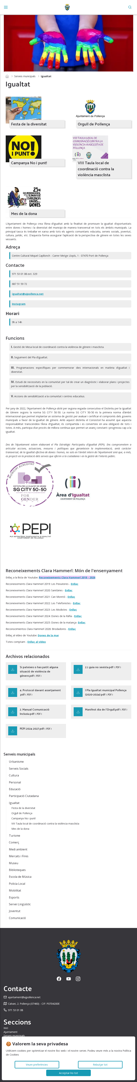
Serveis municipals (24, 76)
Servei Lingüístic (20, 904)
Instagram (19, 304)
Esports (14, 897)
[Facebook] (59, 979)
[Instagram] (78, 979)
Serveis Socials (18, 769)
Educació (15, 789)
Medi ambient (18, 849)
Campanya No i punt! (23, 818)
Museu (13, 863)
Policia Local (17, 884)
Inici (6, 1028)
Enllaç (74, 584)
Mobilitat (15, 890)
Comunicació (17, 918)
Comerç (14, 842)
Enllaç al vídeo (36, 641)
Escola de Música (20, 877)
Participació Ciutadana (24, 796)
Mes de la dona (20, 828)
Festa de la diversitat (23, 808)
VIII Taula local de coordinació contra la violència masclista (45, 823)
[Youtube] (68, 979)
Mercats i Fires (18, 856)
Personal (15, 782)
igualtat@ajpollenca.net (28, 294)
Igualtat (14, 803)
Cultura (14, 775)
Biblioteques (17, 870)
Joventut (14, 911)
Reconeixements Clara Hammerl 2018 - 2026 (67, 577)
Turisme (14, 836)
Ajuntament (10, 1032)
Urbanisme (16, 762)
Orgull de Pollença (21, 813)
